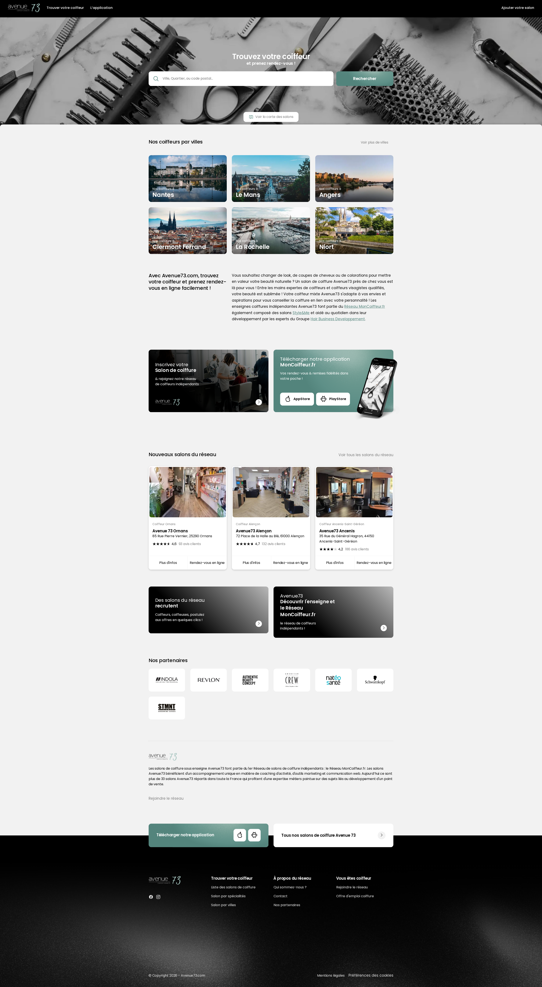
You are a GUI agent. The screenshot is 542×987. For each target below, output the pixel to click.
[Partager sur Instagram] (158, 898)
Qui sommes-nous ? (290, 887)
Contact (281, 896)
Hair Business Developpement (338, 319)
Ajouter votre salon (517, 8)
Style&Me (301, 312)
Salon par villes (223, 905)
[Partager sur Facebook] (151, 898)
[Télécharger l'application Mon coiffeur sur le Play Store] (254, 835)
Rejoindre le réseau (166, 798)
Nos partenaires (287, 905)
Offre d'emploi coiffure (355, 896)
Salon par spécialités (228, 896)
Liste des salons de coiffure (233, 887)
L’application (101, 8)
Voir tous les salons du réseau (366, 454)
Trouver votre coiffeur (65, 8)
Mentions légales (330, 975)
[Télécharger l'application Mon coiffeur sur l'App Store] (240, 835)
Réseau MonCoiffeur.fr (364, 306)
